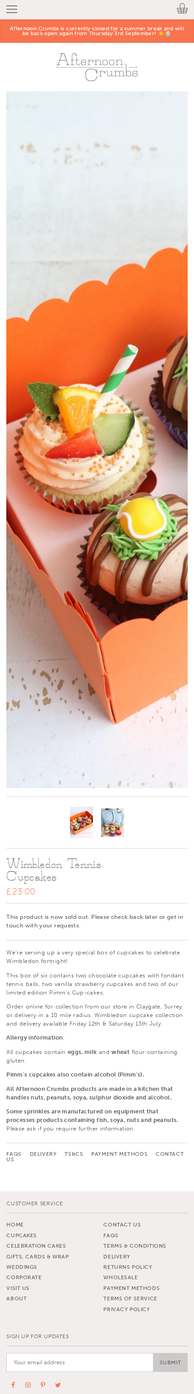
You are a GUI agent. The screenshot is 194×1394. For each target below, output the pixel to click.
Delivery (43, 1154)
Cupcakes (21, 1235)
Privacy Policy (126, 1309)
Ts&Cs (74, 1154)
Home (14, 1224)
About (16, 1298)
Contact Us (122, 1224)
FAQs (13, 1154)
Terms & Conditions (134, 1246)
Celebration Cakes (36, 1246)
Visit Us (18, 1288)
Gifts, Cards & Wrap (37, 1256)
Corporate (24, 1277)
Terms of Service (130, 1298)
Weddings (21, 1267)
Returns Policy (127, 1267)
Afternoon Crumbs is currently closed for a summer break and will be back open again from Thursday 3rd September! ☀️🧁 (97, 31)
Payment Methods (119, 1154)
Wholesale (120, 1277)
